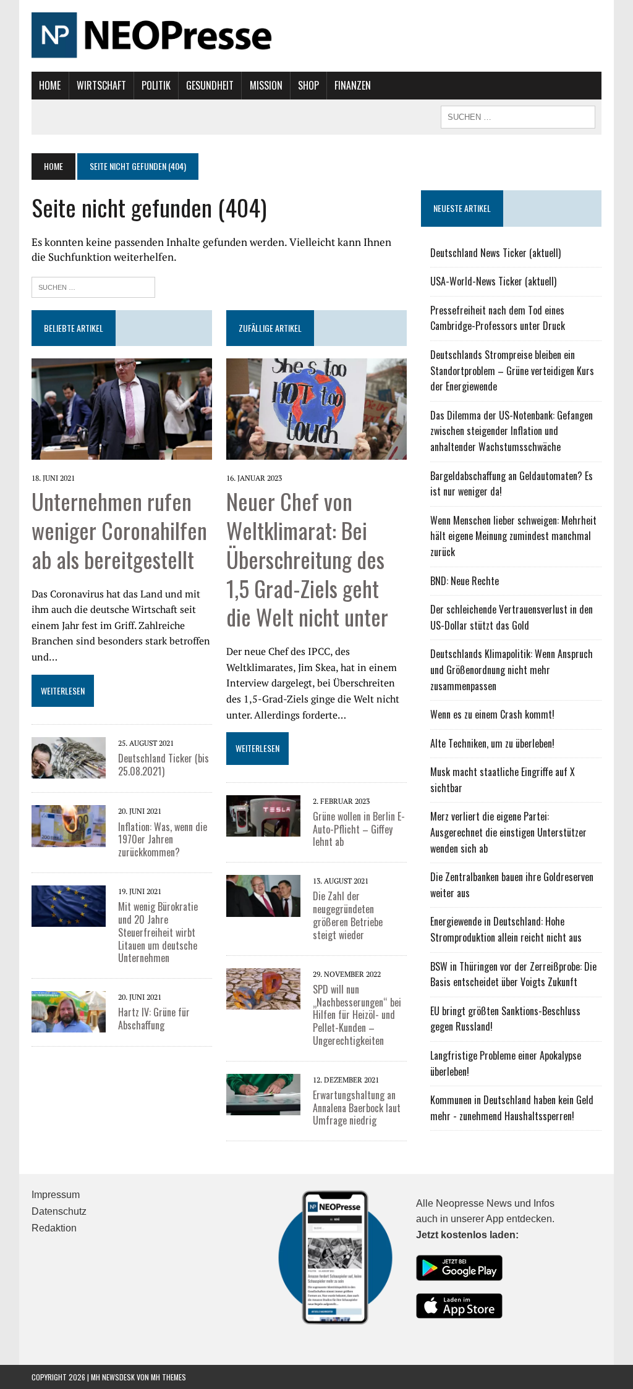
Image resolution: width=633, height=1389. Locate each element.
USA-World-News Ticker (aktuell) (493, 281)
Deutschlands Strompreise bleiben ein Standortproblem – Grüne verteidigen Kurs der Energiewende (512, 370)
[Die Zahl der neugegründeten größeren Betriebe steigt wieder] (263, 908)
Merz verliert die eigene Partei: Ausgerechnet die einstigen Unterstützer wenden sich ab (508, 832)
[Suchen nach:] (93, 286)
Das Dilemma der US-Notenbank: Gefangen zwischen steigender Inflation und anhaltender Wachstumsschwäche (511, 431)
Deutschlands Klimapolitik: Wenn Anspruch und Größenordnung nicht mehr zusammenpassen (511, 669)
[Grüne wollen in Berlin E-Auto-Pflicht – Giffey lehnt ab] (263, 828)
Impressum (56, 1194)
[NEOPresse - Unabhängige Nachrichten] (316, 35)
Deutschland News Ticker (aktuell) (495, 252)
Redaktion (54, 1228)
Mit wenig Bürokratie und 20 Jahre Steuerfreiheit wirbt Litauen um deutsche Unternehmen (158, 932)
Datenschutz (59, 1211)
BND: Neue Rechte (464, 580)
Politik (156, 85)
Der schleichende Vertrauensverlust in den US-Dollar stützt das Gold (511, 617)
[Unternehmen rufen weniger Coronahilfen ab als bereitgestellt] (122, 451)
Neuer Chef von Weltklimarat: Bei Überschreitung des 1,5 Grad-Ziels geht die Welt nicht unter (307, 558)
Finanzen (352, 85)
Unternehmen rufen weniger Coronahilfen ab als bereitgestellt (119, 529)
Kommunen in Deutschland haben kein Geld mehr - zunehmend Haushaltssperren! (511, 1107)
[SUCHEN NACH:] (518, 115)
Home (50, 85)
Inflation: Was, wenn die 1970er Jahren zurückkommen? (162, 839)
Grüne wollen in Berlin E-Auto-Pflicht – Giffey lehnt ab (359, 829)
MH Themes (168, 1377)
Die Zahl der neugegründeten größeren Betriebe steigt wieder (348, 915)
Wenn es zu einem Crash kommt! (492, 714)
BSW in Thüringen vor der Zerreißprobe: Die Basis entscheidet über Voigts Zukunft (513, 974)
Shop (308, 85)
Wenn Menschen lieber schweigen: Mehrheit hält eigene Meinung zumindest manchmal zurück (513, 536)
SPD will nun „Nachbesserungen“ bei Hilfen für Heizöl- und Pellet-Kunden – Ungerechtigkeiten (357, 1015)
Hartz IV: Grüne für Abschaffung (154, 1018)
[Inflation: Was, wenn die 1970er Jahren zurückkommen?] (69, 838)
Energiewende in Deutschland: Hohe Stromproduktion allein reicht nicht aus (506, 929)
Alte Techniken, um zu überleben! (492, 743)
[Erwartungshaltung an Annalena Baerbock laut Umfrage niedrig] (263, 1106)
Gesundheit (210, 85)
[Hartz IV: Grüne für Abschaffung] (69, 1024)
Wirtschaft (101, 85)
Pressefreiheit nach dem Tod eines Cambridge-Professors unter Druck (497, 318)
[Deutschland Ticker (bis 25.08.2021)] (69, 770)
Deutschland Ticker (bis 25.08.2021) (163, 765)
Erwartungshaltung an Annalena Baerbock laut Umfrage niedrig (357, 1107)
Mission (266, 85)
